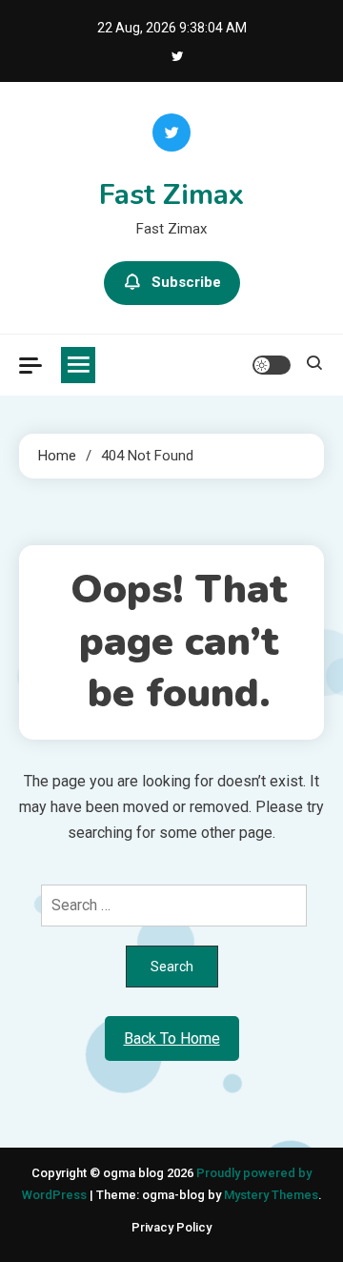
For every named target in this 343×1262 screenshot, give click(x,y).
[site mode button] (271, 365)
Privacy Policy (171, 1227)
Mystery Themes (271, 1195)
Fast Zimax (171, 194)
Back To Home (172, 1038)
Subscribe (186, 282)
